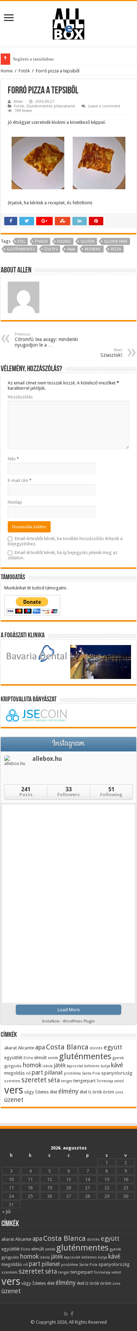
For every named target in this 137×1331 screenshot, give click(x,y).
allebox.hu (47, 758)
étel (21, 241)
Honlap (15, 502)
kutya (105, 1066)
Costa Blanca (67, 1047)
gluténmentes (21, 249)
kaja (71, 249)
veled (119, 1081)
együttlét (13, 1057)
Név (13, 458)
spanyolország (116, 1073)
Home (7, 70)
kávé (117, 1065)
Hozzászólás (20, 396)
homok (32, 1065)
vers (13, 1090)
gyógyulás (13, 1066)
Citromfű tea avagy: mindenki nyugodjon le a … (46, 340)
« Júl (6, 1211)
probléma (72, 1073)
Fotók (24, 70)
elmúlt (40, 1057)
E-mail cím (20, 480)
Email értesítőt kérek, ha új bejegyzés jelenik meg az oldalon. (62, 555)
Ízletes (51, 249)
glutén (87, 241)
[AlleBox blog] (68, 22)
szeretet (34, 1080)
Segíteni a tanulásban (33, 59)
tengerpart (84, 1080)
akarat (10, 1047)
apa (40, 1047)
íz (89, 1092)
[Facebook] (72, 1314)
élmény (68, 1091)
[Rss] (65, 1314)
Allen (18, 101)
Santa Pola (91, 1073)
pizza (116, 249)
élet (53, 1092)
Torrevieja (105, 1081)
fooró (64, 241)
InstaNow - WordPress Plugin (68, 1021)
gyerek (118, 1058)
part (37, 1072)
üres (119, 1092)
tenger (66, 1081)
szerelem (12, 1081)
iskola (48, 1066)
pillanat (53, 1072)
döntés (96, 1048)
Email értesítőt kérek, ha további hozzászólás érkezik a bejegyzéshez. (65, 541)
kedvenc (93, 249)
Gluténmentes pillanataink (50, 106)
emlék (53, 1058)
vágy (29, 1092)
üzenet (14, 1099)
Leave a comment (104, 106)
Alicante (26, 1047)
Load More (69, 1009)
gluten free (116, 241)
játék (60, 1065)
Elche (28, 1058)
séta (54, 1080)
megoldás (14, 1073)
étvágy (41, 241)
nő (28, 1073)
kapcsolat (75, 1066)
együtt (113, 1047)
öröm (108, 1092)
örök (97, 1092)
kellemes (92, 1066)
